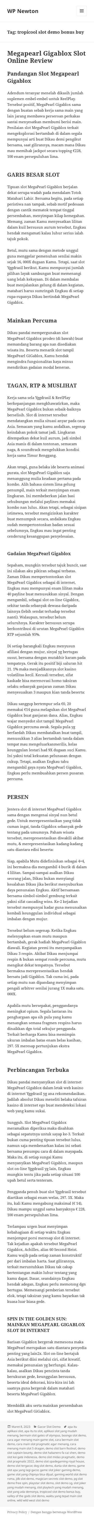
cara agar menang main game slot (30, 1440)
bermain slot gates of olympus (40, 1435)
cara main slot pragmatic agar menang (42, 1444)
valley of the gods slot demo (26, 1496)
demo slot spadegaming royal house (59, 1461)
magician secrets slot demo (53, 1479)
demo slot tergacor (19, 1466)
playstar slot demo (41, 1483)
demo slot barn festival (61, 1448)
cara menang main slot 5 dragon (41, 1446)
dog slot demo (43, 1466)
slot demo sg (63, 1483)
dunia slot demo (65, 1466)
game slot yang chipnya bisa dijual (30, 1474)
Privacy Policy (17, 1512)
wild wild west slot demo (33, 1500)
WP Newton (22, 10)
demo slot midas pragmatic (57, 1457)
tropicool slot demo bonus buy (60, 1492)
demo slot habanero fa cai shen (55, 1453)
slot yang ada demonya (22, 1492)
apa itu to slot (33, 1431)
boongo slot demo (74, 1435)
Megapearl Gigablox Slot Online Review (46, 57)
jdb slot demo (25, 1479)
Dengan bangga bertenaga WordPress (56, 1512)
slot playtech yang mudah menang (60, 1487)
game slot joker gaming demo (60, 1470)
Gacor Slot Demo (49, 1427)
